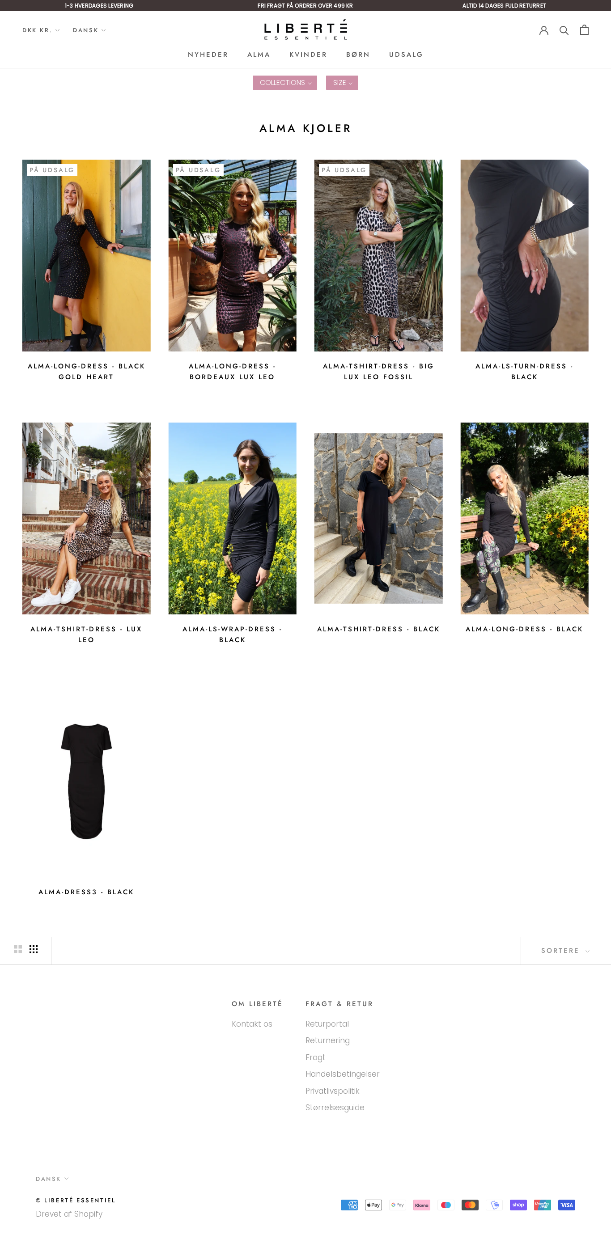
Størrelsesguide (335, 1107)
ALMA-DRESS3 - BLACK (86, 892)
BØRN (358, 54)
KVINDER (308, 54)
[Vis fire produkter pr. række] (34, 949)
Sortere (562, 951)
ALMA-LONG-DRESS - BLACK (524, 629)
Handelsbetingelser (343, 1074)
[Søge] (564, 29)
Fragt (316, 1057)
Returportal (327, 1024)
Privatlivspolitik (333, 1091)
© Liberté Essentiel (75, 1200)
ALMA (259, 54)
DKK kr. (37, 30)
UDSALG (406, 54)
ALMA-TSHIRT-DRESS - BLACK (378, 629)
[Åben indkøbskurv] (584, 30)
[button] (285, 82)
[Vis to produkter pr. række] (18, 949)
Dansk (85, 30)
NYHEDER (208, 54)
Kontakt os (252, 1024)
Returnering (328, 1040)
